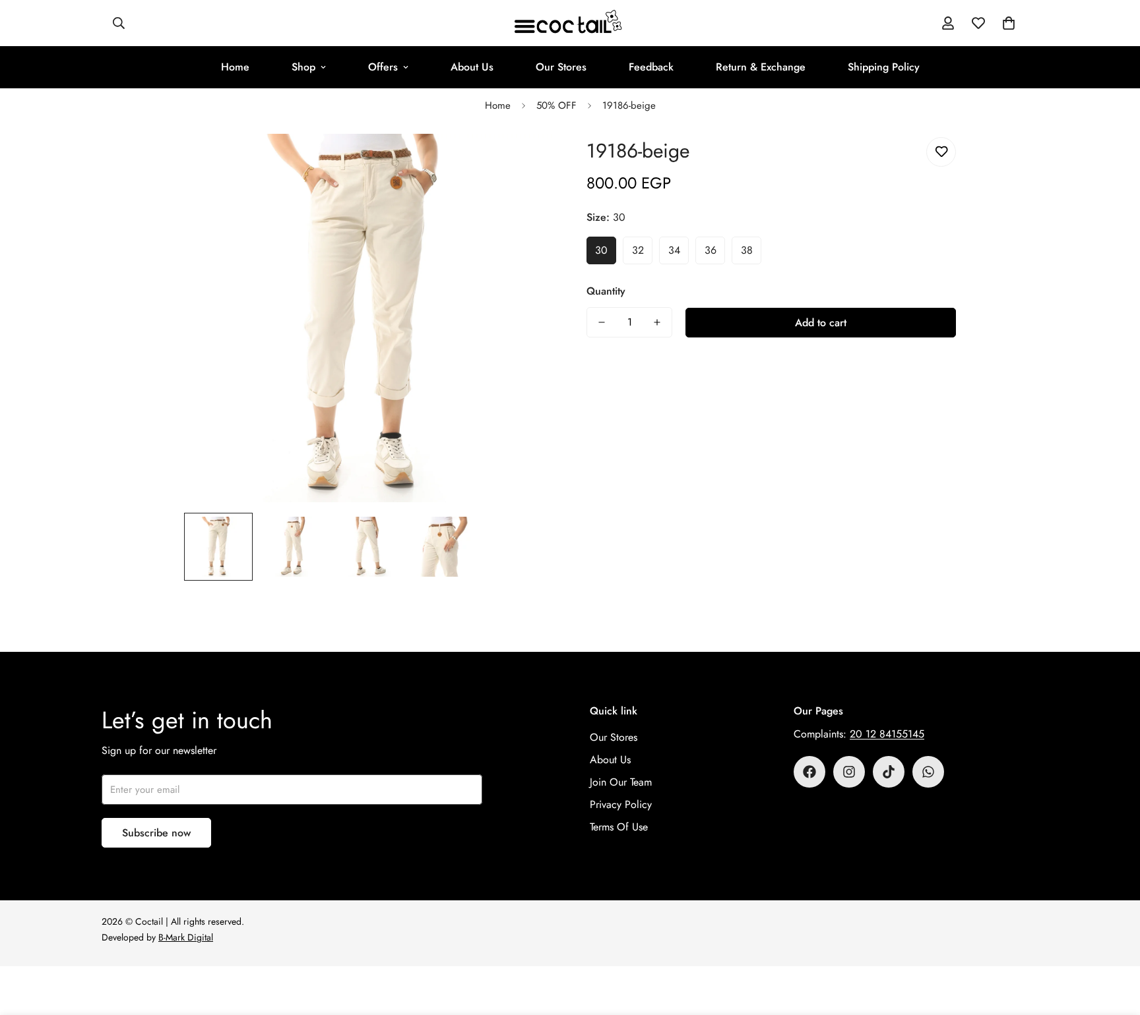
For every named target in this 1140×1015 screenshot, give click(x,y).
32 (638, 250)
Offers (383, 66)
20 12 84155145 (887, 733)
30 (601, 250)
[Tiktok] (888, 772)
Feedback (651, 66)
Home (235, 66)
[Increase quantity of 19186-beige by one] (657, 322)
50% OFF (556, 105)
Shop (303, 66)
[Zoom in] (525, 162)
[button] (1009, 23)
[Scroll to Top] (1114, 943)
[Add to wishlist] (941, 152)
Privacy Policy (621, 804)
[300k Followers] (809, 772)
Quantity (605, 291)
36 (710, 250)
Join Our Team (621, 782)
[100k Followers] (849, 772)
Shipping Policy (884, 66)
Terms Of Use (619, 826)
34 (674, 250)
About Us (472, 66)
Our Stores (561, 66)
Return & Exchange (761, 66)
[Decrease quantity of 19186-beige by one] (601, 322)
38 (747, 250)
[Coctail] (570, 23)
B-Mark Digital (185, 937)
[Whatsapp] (928, 772)
